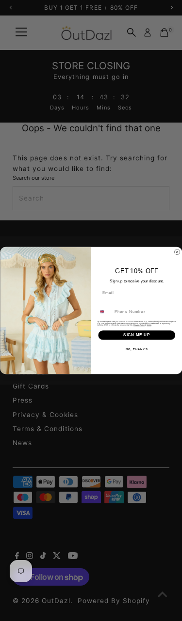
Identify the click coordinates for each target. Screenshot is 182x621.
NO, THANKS (136, 349)
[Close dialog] (177, 252)
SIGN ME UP (136, 335)
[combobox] (104, 311)
